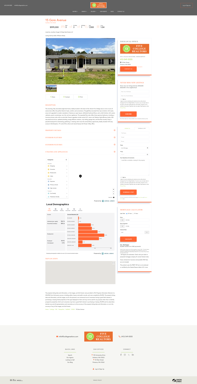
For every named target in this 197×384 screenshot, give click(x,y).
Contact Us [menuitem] (121, 11)
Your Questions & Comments (127, 157)
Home (46, 309)
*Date (121, 145)
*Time (121, 151)
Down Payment (124, 223)
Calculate (128, 239)
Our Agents (139, 66)
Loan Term (122, 213)
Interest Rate (123, 229)
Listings (52, 309)
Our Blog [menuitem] (70, 362)
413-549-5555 (126, 59)
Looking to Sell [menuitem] (70, 360)
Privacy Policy (123, 107)
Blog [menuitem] (112, 11)
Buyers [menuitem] (75, 11)
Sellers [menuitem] (93, 11)
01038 (73, 309)
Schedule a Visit (142, 128)
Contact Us (128, 69)
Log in (184, 5)
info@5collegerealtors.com (21, 5)
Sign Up (189, 5)
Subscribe (128, 114)
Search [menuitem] (84, 11)
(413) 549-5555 (8, 5)
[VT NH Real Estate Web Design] (179, 381)
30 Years (130, 213)
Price (121, 217)
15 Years (136, 213)
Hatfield (68, 309)
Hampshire (61, 309)
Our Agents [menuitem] (103, 11)
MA (56, 309)
